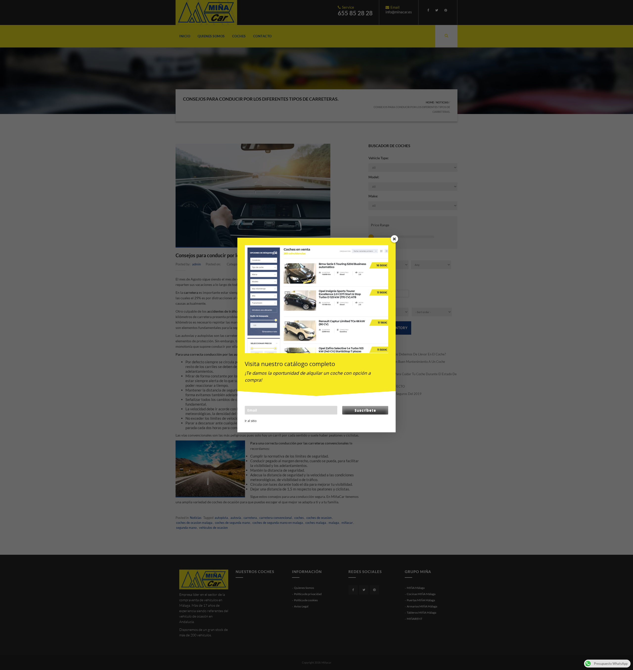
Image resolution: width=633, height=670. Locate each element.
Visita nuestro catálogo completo (290, 364)
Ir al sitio (251, 421)
